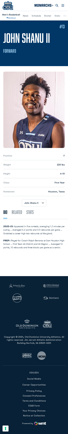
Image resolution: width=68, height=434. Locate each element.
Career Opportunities (34, 384)
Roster (47, 15)
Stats (57, 15)
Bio (5, 212)
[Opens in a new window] (27, 355)
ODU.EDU (34, 372)
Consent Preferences (34, 395)
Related (17, 212)
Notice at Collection (34, 415)
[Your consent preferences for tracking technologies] (6, 428)
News (25, 15)
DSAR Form (34, 405)
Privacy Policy (34, 391)
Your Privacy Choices (34, 410)
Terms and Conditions (34, 401)
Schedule (36, 15)
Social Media (34, 378)
